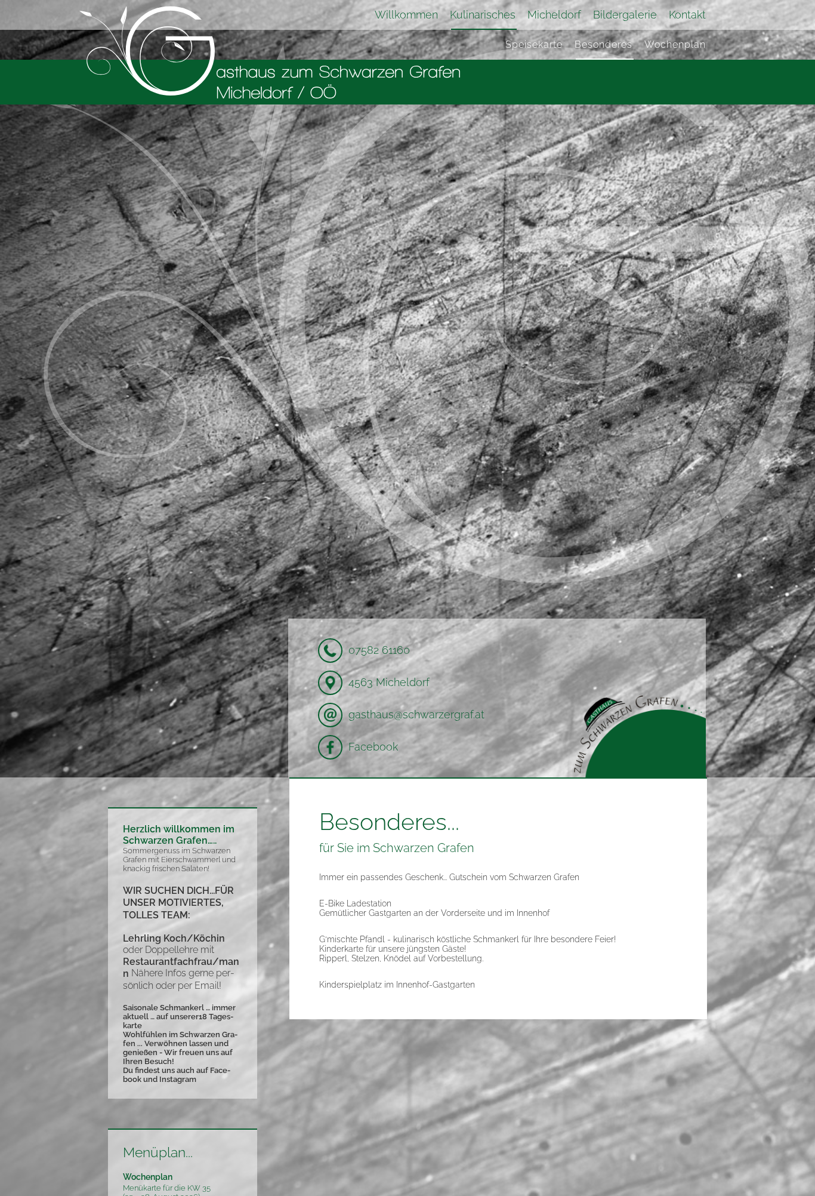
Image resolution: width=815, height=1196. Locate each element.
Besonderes (603, 44)
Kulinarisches (482, 15)
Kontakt (687, 15)
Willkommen (406, 15)
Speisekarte (534, 44)
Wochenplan (675, 44)
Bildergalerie (625, 15)
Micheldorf (554, 15)
